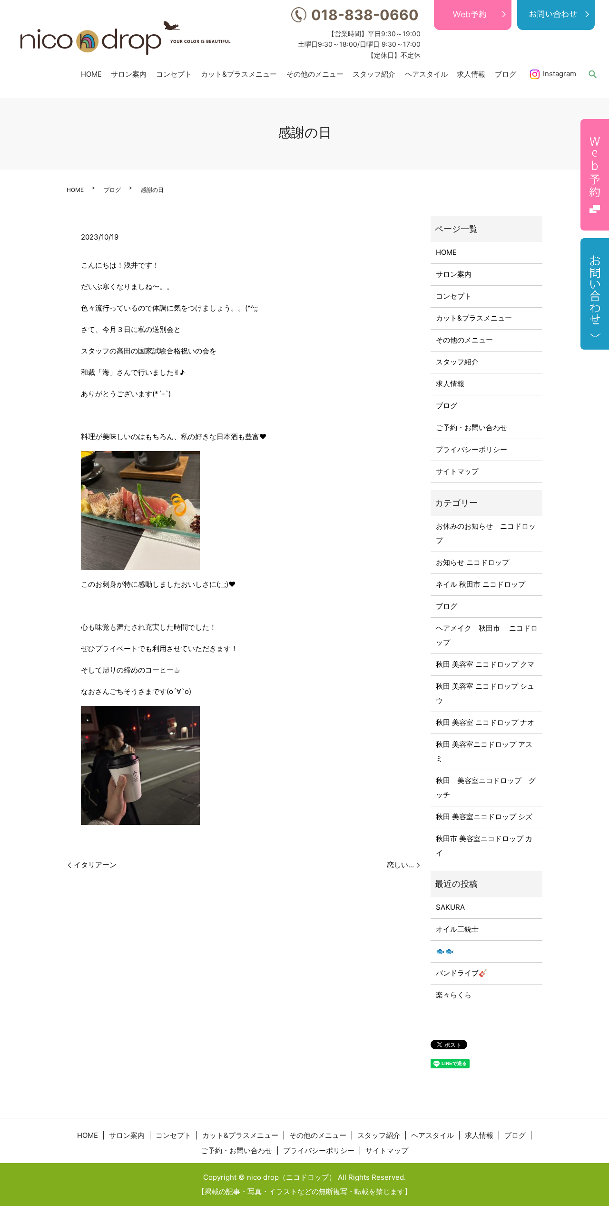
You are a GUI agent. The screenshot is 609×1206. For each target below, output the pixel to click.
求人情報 (471, 73)
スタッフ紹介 (374, 73)
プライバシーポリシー (471, 449)
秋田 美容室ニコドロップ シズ (484, 816)
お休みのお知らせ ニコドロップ (486, 533)
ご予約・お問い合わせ (471, 427)
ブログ (505, 73)
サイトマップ (457, 471)
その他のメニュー (315, 73)
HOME (91, 73)
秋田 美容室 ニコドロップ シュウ (485, 693)
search (592, 74)
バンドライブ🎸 (462, 972)
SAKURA (450, 907)
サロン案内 (129, 73)
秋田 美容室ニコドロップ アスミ (484, 751)
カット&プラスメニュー (239, 73)
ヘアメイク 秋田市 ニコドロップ (487, 635)
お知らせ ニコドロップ (472, 562)
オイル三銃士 (457, 929)
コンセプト (174, 73)
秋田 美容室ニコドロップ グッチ (486, 787)
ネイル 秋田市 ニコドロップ (480, 584)
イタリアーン (95, 864)
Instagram (559, 73)
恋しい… (400, 864)
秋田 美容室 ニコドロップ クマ (485, 664)
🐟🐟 (445, 950)
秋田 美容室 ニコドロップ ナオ (485, 722)
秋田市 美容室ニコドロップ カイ (484, 845)
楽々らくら (453, 994)
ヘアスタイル (426, 73)
